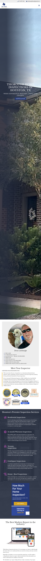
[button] (28, 5)
